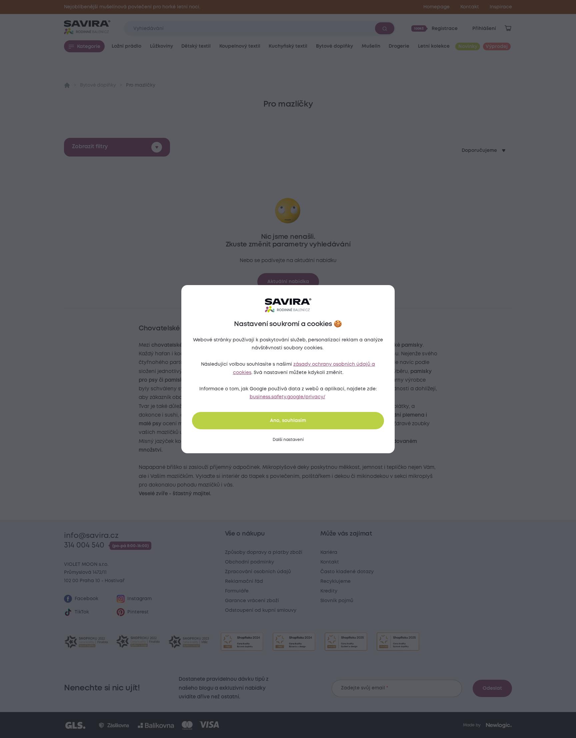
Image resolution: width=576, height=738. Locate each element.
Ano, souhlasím (288, 421)
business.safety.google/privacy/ (287, 397)
